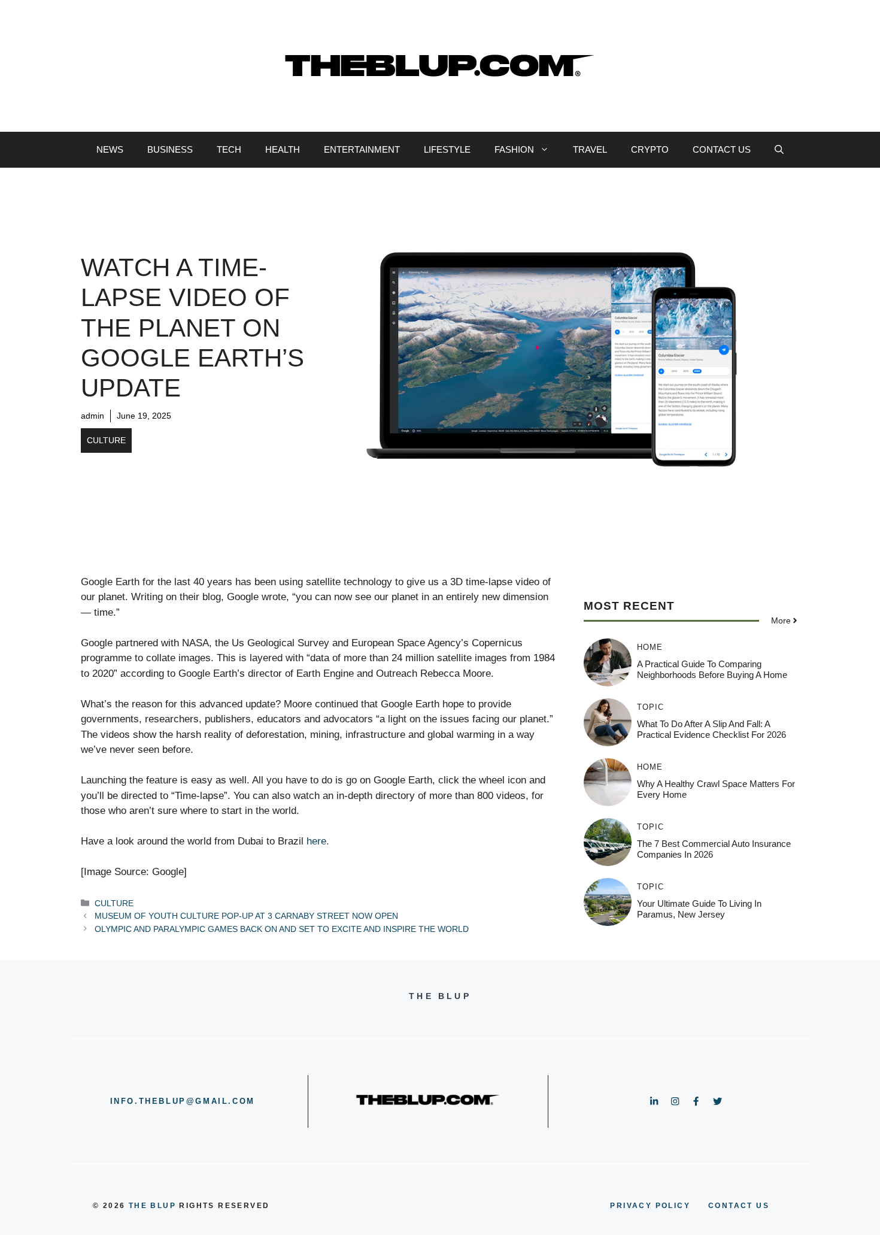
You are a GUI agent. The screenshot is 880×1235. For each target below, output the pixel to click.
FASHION (514, 149)
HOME (650, 646)
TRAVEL (590, 149)
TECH (229, 149)
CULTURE (106, 440)
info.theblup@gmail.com (182, 1101)
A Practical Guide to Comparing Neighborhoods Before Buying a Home (712, 668)
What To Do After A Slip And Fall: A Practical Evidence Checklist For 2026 (711, 728)
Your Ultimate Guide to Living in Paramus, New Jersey (699, 908)
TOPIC (650, 706)
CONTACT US (722, 149)
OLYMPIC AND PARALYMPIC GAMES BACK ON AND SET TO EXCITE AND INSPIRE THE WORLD (282, 929)
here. (318, 841)
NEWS (109, 149)
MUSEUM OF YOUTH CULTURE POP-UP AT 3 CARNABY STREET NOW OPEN (246, 916)
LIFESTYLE (447, 149)
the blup (152, 1205)
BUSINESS (170, 149)
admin (92, 415)
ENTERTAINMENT (362, 149)
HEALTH (282, 149)
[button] (779, 150)
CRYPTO (650, 149)
